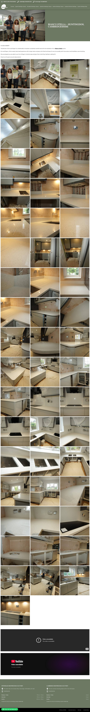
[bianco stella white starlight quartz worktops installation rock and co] (15, 74)
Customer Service (72, 709)
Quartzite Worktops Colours (46, 6)
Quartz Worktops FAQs (82, 6)
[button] (9, 709)
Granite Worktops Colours (58, 6)
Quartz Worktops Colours (20, 6)
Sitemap (79, 709)
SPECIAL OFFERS (62, 709)
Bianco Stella (58, 48)
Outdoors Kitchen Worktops (70, 6)
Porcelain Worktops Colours (33, 6)
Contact (12, 6)
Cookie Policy (86, 709)
